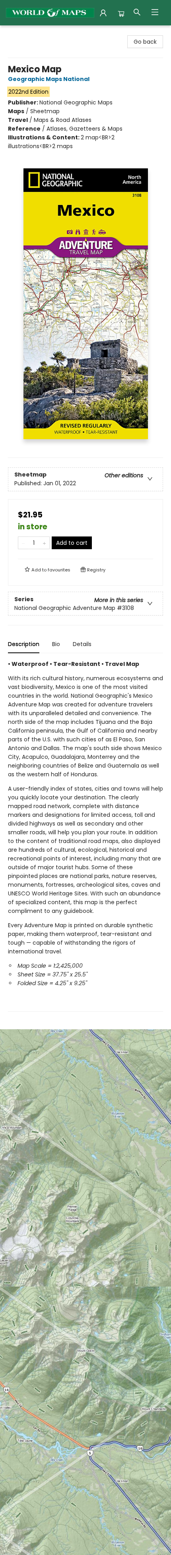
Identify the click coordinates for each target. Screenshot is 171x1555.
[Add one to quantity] (44, 542)
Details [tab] (82, 644)
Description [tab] (23, 644)
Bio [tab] (56, 644)
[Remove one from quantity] (23, 542)
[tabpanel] (85, 836)
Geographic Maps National (48, 79)
